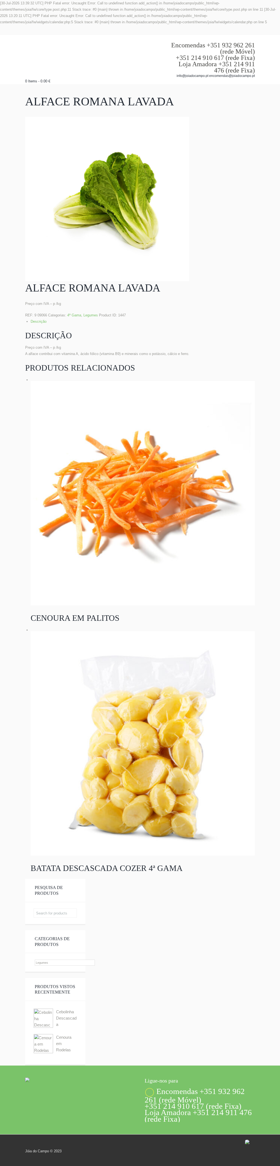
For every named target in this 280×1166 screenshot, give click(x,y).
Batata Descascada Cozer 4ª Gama (107, 868)
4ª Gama (74, 315)
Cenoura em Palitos (75, 617)
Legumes (90, 315)
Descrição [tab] (38, 321)
